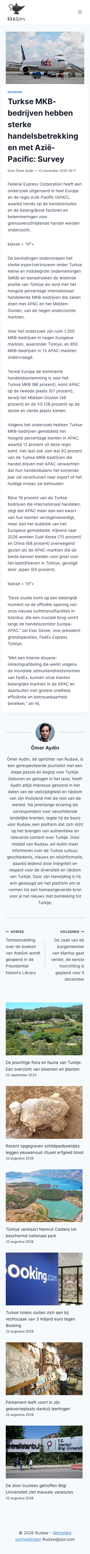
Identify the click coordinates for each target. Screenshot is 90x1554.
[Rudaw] (16, 12)
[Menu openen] (79, 12)
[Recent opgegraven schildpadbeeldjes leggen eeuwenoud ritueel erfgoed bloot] (45, 1112)
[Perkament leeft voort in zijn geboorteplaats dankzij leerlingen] (45, 1368)
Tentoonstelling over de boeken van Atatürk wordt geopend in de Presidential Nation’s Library (23, 952)
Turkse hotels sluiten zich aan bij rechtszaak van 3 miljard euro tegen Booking (40, 1319)
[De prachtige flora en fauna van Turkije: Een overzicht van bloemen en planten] (45, 1028)
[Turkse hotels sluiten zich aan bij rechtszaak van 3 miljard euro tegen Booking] (45, 1279)
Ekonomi (15, 92)
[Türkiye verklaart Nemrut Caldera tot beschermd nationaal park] (45, 1195)
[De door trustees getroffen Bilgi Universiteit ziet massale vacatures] (45, 1452)
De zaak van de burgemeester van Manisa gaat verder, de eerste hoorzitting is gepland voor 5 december (67, 956)
